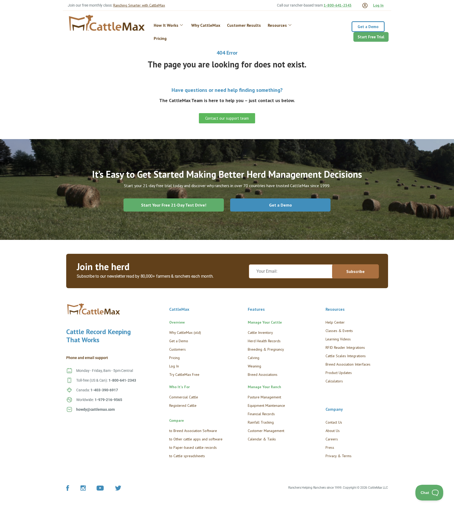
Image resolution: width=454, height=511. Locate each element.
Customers (177, 349)
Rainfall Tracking (261, 422)
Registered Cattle (183, 405)
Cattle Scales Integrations (346, 356)
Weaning (254, 366)
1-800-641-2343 (338, 5)
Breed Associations (262, 374)
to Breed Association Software (193, 430)
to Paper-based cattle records (193, 447)
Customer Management (266, 430)
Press (330, 447)
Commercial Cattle (183, 397)
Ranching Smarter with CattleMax (139, 5)
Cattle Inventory (260, 332)
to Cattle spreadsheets (187, 456)
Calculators (334, 381)
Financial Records (261, 414)
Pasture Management (264, 397)
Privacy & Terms (339, 456)
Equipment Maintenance (266, 405)
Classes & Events (339, 330)
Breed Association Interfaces (348, 364)
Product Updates (339, 372)
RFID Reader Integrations (345, 347)
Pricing (160, 38)
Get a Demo (178, 341)
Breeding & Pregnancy (266, 349)
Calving (253, 357)
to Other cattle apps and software (196, 439)
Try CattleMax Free (184, 374)
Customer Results (244, 25)
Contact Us (334, 422)
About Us (333, 430)
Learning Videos (338, 339)
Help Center (335, 322)
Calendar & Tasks (262, 439)
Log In (378, 5)
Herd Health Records (264, 341)
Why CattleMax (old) (185, 332)
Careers (332, 439)
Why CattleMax (205, 25)
